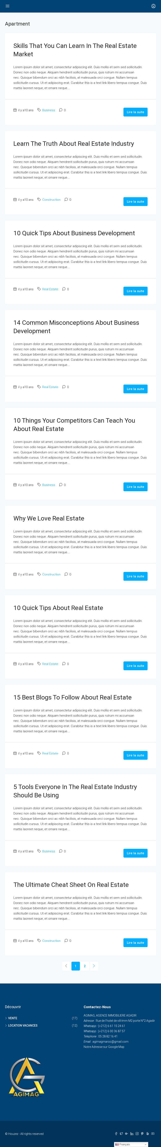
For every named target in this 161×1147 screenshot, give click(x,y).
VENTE (12, 1018)
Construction (51, 200)
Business (48, 110)
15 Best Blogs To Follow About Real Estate (72, 697)
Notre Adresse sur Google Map (104, 1047)
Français (124, 1144)
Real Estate (50, 289)
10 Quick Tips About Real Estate (58, 607)
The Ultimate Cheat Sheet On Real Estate (71, 884)
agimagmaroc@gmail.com (110, 1041)
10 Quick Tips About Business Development (74, 233)
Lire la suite (135, 112)
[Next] (94, 966)
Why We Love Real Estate (48, 518)
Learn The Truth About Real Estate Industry (73, 143)
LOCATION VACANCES (23, 1025)
